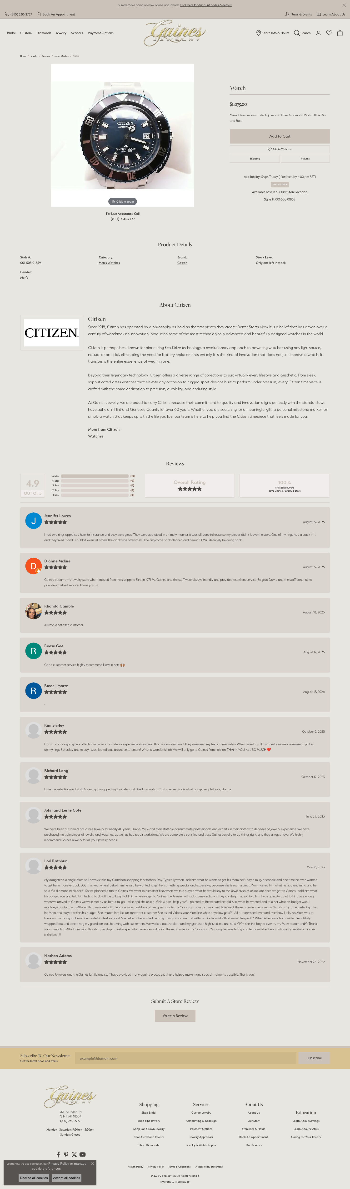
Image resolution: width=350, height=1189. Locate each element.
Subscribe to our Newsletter (45, 1055)
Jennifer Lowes (57, 515)
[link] (18, 14)
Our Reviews (254, 1145)
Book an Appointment (253, 1137)
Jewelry (61, 33)
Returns (305, 158)
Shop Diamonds (149, 1145)
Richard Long (56, 770)
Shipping (255, 158)
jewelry (34, 56)
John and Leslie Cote (62, 810)
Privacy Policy (156, 1166)
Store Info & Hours (253, 1129)
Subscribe (314, 1058)
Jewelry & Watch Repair (201, 1145)
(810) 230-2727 (123, 219)
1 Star (56, 495)
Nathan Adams (58, 955)
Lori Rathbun (56, 861)
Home (23, 56)
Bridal (11, 33)
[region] (122, 135)
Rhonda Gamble (59, 606)
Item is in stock (280, 184)
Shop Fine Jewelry (149, 1120)
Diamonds (43, 33)
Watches (46, 56)
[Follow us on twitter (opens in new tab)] (74, 1155)
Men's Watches (62, 56)
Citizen (182, 263)
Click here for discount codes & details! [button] (206, 5)
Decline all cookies (34, 1178)
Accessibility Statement (209, 1166)
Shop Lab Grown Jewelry (149, 1129)
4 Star (55, 480)
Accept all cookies (66, 1178)
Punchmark (182, 1182)
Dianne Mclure (57, 561)
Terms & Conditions (180, 1166)
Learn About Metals (306, 1129)
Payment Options (101, 33)
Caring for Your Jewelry (306, 1137)
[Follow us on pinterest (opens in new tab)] (66, 1155)
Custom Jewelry (201, 1112)
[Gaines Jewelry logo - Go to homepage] (175, 33)
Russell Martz (56, 685)
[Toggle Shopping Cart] (340, 33)
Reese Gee (53, 645)
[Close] (344, 5)
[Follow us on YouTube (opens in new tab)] (82, 1155)
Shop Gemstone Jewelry (149, 1137)
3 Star (55, 485)
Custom (26, 33)
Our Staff (254, 1120)
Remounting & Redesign (201, 1120)
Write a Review (175, 1015)
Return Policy (135, 1166)
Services (77, 33)
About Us (254, 1112)
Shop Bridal (148, 1112)
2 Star (55, 490)
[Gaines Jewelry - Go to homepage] (70, 1096)
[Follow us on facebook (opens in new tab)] (58, 1155)
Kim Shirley (54, 725)
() (132, 476)
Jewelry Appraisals (201, 1137)
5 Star (55, 476)
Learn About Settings (306, 1120)
